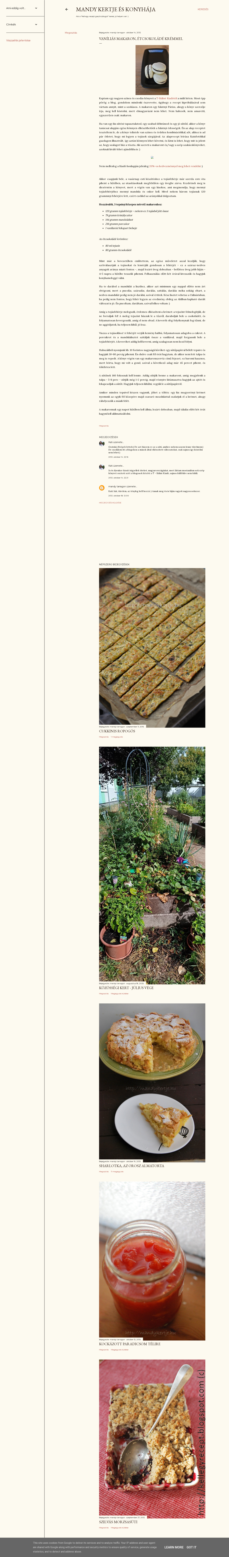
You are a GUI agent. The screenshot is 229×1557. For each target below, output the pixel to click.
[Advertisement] (152, 533)
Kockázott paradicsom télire (129, 1343)
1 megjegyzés (117, 737)
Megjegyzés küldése (110, 502)
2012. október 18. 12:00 (118, 495)
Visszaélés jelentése (18, 40)
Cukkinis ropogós (117, 731)
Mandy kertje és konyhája (116, 9)
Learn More (174, 1547)
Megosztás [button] (71, 32)
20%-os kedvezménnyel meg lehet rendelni (175, 166)
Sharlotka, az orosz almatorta (131, 1165)
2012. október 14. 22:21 (118, 478)
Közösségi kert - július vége (126, 987)
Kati (110, 442)
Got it (192, 1547)
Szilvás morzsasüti (118, 1521)
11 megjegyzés (117, 1171)
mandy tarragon (117, 486)
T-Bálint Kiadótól (166, 98)
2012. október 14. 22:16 (118, 457)
